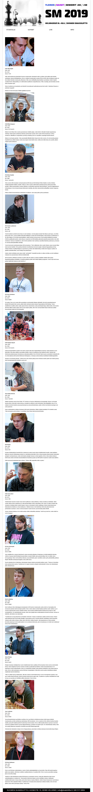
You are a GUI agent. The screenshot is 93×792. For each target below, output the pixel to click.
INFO (72, 29)
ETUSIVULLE (11, 29)
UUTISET (31, 29)
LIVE (50, 29)
